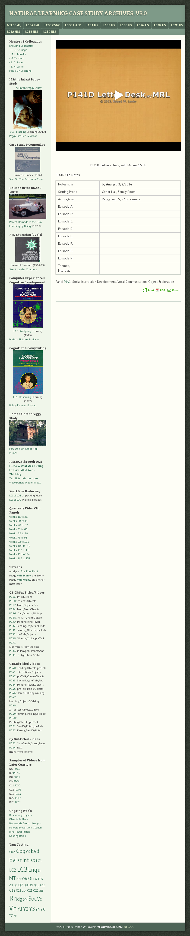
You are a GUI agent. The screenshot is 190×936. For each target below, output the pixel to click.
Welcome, (14, 25)
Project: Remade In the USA (25, 222)
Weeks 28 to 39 (18, 521)
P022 (12, 605)
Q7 (20, 885)
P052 (12, 730)
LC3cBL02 (15, 499)
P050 (12, 718)
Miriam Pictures (18, 339)
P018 (12, 596)
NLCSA (128, 927)
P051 (12, 726)
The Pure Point (29, 571)
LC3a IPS (92, 25)
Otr (31, 878)
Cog (20, 851)
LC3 (22, 869)
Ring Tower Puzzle (19, 831)
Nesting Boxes (17, 835)
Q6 (16, 885)
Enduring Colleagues (21, 45)
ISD (32, 860)
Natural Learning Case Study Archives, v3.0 (78, 13)
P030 (12, 621)
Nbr (19, 879)
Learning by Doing (20, 226)
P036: (12, 638)
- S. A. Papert (17, 62)
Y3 (32, 908)
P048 (12, 705)
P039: (12, 655)
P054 (12, 747)
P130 (18, 785)
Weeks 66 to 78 (18, 533)
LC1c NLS (49, 32)
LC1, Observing (22, 397)
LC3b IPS (109, 25)
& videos (32, 136)
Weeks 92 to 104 (19, 541)
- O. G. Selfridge (18, 50)
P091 (17, 777)
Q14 (24, 890)
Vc (39, 899)
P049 (12, 713)
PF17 (18, 798)
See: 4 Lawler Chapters (23, 269)
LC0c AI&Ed (73, 25)
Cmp (12, 852)
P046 (12, 693)
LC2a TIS (143, 25)
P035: (13, 634)
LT (39, 870)
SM (25, 899)
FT (19, 860)
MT (12, 878)
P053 (12, 743)
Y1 (20, 909)
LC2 (12, 870)
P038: (12, 651)
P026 (12, 613)
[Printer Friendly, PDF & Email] (161, 290)
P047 (12, 697)
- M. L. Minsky (17, 54)
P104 (16, 781)
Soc (32, 898)
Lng (32, 869)
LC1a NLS (13, 32)
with (24, 575)
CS (28, 852)
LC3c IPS (126, 25)
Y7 (11, 916)
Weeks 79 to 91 (18, 537)
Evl (13, 860)
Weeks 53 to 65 (18, 529)
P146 (18, 789)
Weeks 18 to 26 (18, 516)
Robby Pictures (18, 405)
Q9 (30, 885)
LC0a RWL (32, 25)
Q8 (26, 885)
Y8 (15, 915)
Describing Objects (20, 815)
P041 (12, 672)
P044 (12, 684)
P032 (12, 626)
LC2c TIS (177, 25)
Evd (35, 851)
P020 (12, 601)
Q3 (37, 879)
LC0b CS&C (52, 25)
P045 (12, 688)
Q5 (11, 885)
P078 (16, 773)
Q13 (18, 890)
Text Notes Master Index (23, 478)
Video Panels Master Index (25, 482)
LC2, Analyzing (22, 331)
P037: (12, 642)
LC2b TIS (160, 25)
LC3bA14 (26, 466)
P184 (18, 793)
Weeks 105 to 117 (19, 546)
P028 (12, 617)
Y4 (37, 909)
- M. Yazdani (16, 58)
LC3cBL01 (15, 495)
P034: (12, 630)
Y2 (25, 909)
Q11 (43, 885)
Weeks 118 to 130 (19, 550)
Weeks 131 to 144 (19, 554)
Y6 (43, 909)
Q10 (36, 885)
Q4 (41, 879)
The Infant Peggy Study (27, 87)
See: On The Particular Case (26, 179)
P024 (12, 609)
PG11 (18, 802)
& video (31, 405)
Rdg (18, 899)
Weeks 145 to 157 (19, 558)
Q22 (35, 891)
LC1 (39, 860)
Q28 (41, 890)
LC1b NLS (31, 32)
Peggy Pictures (17, 136)
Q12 (12, 890)
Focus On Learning (20, 70)
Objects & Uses (18, 819)
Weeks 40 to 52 (18, 525)
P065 (17, 768)
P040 (12, 668)
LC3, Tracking (18, 131)
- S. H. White (16, 66)
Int (25, 860)
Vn (13, 908)
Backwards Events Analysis (25, 823)
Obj (25, 879)
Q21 (29, 890)
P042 (12, 676)
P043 (12, 680)
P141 (67, 282)
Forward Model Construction (25, 827)
